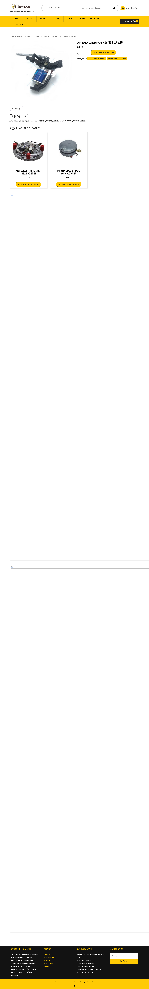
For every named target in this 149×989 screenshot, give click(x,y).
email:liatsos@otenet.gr (89, 19)
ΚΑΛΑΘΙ (47, 960)
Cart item (128, 21)
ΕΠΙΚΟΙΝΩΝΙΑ (29, 19)
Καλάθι (42, 19)
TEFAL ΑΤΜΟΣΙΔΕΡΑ (45, 37)
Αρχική (15, 19)
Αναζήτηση (113, 8)
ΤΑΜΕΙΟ (47, 966)
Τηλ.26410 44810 (18, 24)
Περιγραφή (16, 108)
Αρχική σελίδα (15, 37)
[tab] (17, 108)
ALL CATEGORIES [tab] (53, 8)
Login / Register (128, 7)
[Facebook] (74, 985)
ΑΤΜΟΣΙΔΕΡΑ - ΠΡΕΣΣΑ (29, 37)
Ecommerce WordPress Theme (67, 982)
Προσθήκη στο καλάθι (103, 52)
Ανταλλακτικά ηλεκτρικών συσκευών (22, 11)
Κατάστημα (56, 19)
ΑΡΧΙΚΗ (47, 954)
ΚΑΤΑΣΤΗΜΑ (49, 963)
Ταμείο (69, 19)
